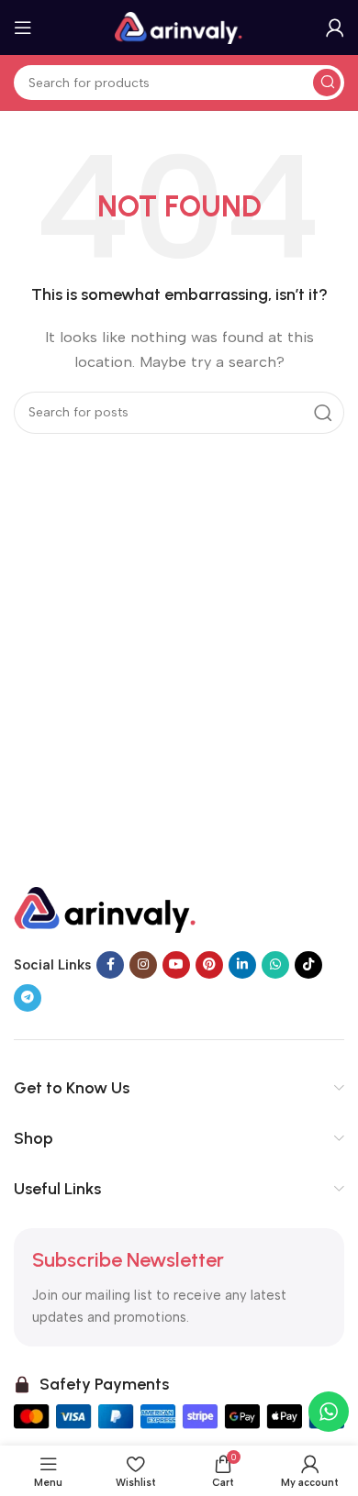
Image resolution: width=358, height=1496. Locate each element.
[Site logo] (179, 26)
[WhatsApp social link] (275, 965)
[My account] (335, 27)
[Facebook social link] (110, 965)
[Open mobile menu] (23, 27)
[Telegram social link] (27, 998)
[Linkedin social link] (242, 965)
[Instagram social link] (143, 965)
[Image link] (105, 908)
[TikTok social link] (308, 965)
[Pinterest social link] (209, 965)
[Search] (327, 82)
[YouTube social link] (176, 965)
